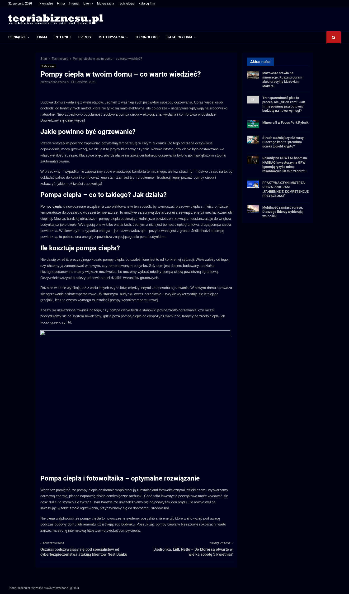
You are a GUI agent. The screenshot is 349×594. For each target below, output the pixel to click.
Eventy (88, 3)
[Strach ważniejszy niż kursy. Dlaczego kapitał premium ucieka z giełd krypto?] (253, 139)
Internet (74, 3)
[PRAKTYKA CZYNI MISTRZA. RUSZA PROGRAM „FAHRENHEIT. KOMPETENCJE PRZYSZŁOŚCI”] (253, 184)
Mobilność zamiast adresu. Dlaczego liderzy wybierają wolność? (282, 212)
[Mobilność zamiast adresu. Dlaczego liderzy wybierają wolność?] (253, 209)
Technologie (126, 3)
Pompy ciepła (50, 206)
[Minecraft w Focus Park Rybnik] (253, 124)
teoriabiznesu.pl (58, 82)
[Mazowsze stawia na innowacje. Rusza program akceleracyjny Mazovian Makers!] (253, 75)
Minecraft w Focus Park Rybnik (285, 122)
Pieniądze (46, 3)
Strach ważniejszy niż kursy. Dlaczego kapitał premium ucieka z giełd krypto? (283, 142)
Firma (61, 3)
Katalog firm (146, 3)
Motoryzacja (105, 3)
